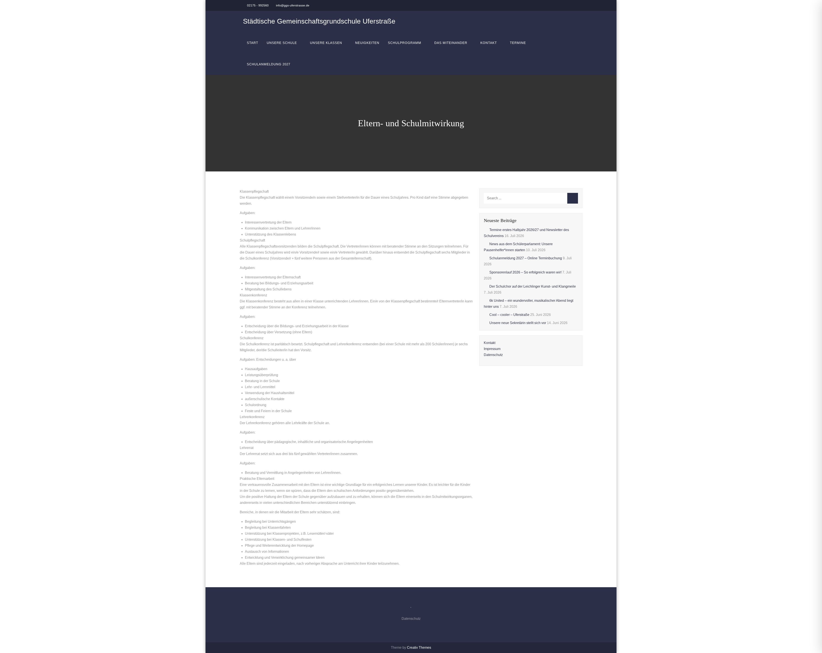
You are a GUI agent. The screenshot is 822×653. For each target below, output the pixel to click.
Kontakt (488, 43)
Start (252, 43)
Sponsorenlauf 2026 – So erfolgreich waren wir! (525, 272)
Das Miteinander (450, 43)
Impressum (492, 349)
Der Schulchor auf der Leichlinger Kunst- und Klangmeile (532, 286)
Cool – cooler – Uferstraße (509, 315)
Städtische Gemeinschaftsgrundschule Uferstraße (319, 21)
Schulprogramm (404, 43)
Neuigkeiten (367, 43)
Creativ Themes (419, 647)
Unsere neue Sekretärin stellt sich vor (517, 323)
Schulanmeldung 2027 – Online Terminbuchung (525, 258)
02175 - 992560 (258, 5)
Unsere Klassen (326, 43)
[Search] (572, 198)
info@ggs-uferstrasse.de (292, 5)
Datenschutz (493, 355)
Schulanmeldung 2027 (268, 64)
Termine (518, 43)
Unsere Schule (282, 43)
